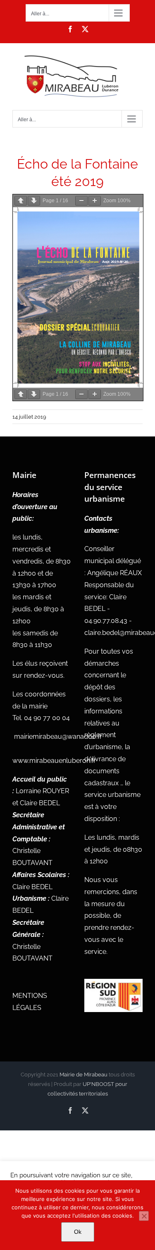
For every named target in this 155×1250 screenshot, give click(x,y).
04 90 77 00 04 (47, 718)
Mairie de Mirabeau (83, 1074)
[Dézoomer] (81, 201)
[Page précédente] (20, 201)
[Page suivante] (34, 201)
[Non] (144, 1216)
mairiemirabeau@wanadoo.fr (58, 736)
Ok (77, 1231)
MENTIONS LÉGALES (29, 1002)
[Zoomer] (94, 201)
